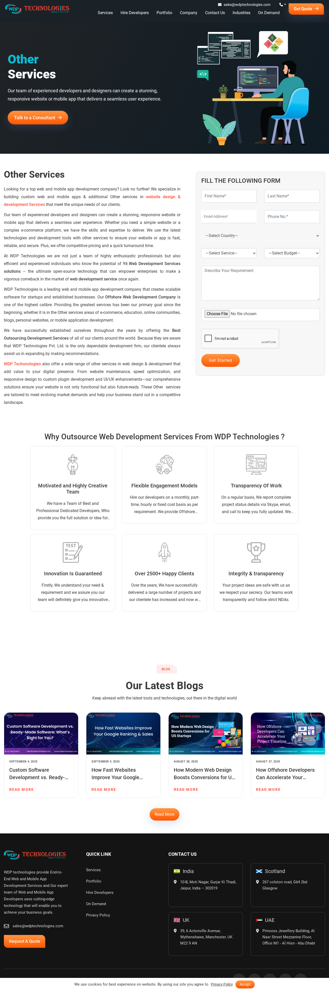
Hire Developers (135, 12)
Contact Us (215, 12)
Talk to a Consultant (35, 117)
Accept (245, 984)
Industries (241, 12)
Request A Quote (24, 941)
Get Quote (303, 8)
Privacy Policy (98, 915)
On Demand (269, 12)
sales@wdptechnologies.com (247, 5)
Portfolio (164, 12)
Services (105, 12)
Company (188, 12)
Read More (164, 814)
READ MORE (21, 789)
